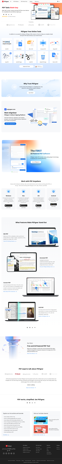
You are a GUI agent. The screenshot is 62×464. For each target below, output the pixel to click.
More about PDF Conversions (9, 291)
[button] (9, 374)
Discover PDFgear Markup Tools (46, 266)
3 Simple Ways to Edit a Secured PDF (10, 430)
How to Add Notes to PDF (8, 432)
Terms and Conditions (11, 460)
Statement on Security (50, 460)
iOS (9, 14)
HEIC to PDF (38, 450)
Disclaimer (34, 460)
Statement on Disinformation (41, 460)
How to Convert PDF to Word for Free (11, 428)
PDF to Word (38, 447)
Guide (48, 450)
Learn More (31, 92)
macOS (6, 14)
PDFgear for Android (26, 452)
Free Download (9, 205)
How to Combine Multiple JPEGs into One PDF (12, 418)
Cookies (22, 460)
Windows (4, 14)
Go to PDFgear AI (35, 162)
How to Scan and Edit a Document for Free (12, 425)
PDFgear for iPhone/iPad (27, 450)
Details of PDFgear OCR (43, 316)
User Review (49, 452)
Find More (5, 434)
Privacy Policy (18, 460)
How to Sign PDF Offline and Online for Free (12, 423)
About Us (58, 447)
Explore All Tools (26, 66)
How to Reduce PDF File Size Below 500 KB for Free (13, 420)
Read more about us (31, 353)
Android (11, 14)
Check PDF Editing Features (9, 241)
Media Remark (49, 453)
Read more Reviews (30, 387)
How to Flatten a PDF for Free (9, 416)
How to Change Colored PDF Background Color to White (14, 421)
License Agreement (28, 460)
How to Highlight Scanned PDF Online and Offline (13, 427)
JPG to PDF (37, 452)
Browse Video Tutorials (38, 434)
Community (48, 447)
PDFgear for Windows (26, 447)
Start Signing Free (11, 123)
